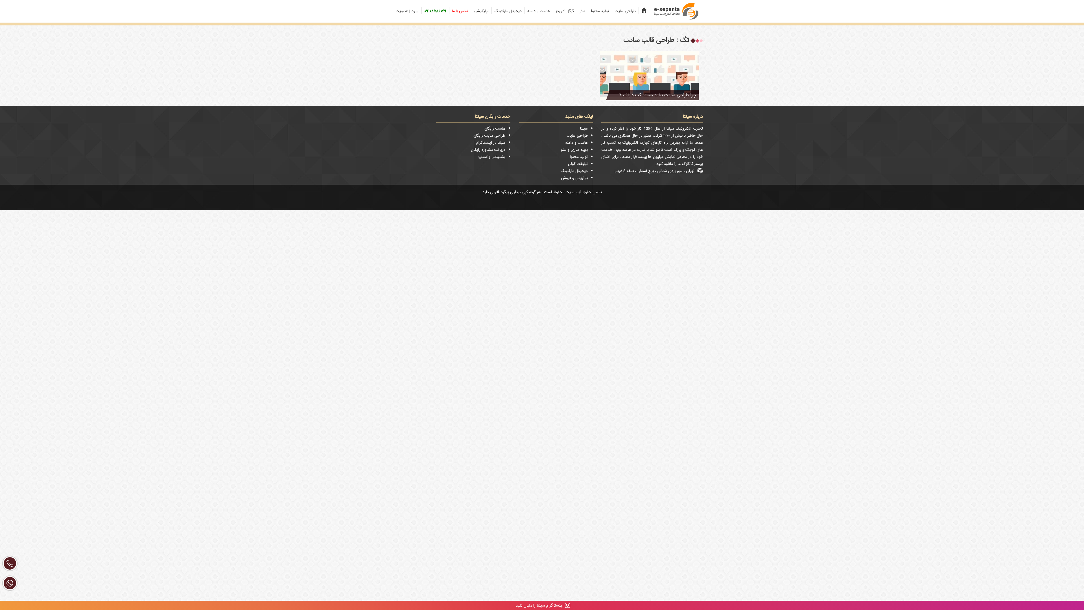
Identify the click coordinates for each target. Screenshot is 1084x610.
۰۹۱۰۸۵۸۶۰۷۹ (435, 11)
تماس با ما (460, 11)
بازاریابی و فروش (574, 178)
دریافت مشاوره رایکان (488, 150)
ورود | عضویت (407, 11)
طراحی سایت (625, 11)
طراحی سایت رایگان (489, 135)
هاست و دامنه (538, 11)
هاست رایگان (494, 128)
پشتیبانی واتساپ (491, 157)
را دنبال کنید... (537, 605)
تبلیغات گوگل (578, 164)
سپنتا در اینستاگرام (490, 143)
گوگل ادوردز (565, 11)
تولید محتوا (600, 11)
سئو (582, 11)
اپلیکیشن (481, 11)
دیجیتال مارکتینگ (508, 11)
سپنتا (584, 128)
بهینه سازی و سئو (574, 150)
